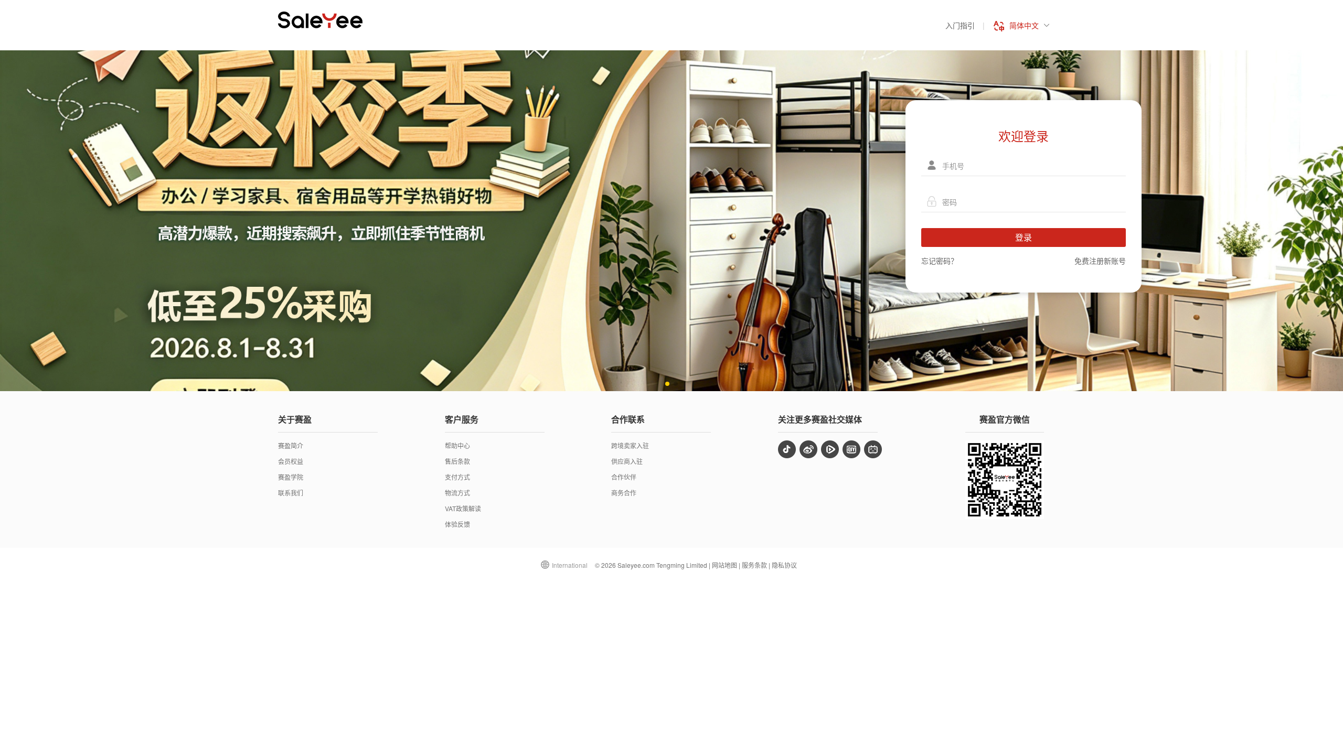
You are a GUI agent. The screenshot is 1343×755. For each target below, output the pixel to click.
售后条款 (457, 461)
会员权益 (290, 461)
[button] (667, 384)
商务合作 (623, 492)
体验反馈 (457, 524)
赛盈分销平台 (320, 20)
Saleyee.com (636, 564)
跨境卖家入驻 (630, 445)
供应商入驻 (627, 461)
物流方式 (457, 492)
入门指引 (960, 25)
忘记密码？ (939, 260)
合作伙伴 (623, 476)
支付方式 (457, 476)
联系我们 (290, 492)
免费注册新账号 (1100, 260)
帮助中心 (457, 445)
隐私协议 (784, 564)
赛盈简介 (290, 445)
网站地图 (724, 564)
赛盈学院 (290, 476)
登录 (1023, 237)
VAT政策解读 (463, 508)
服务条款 (754, 564)
